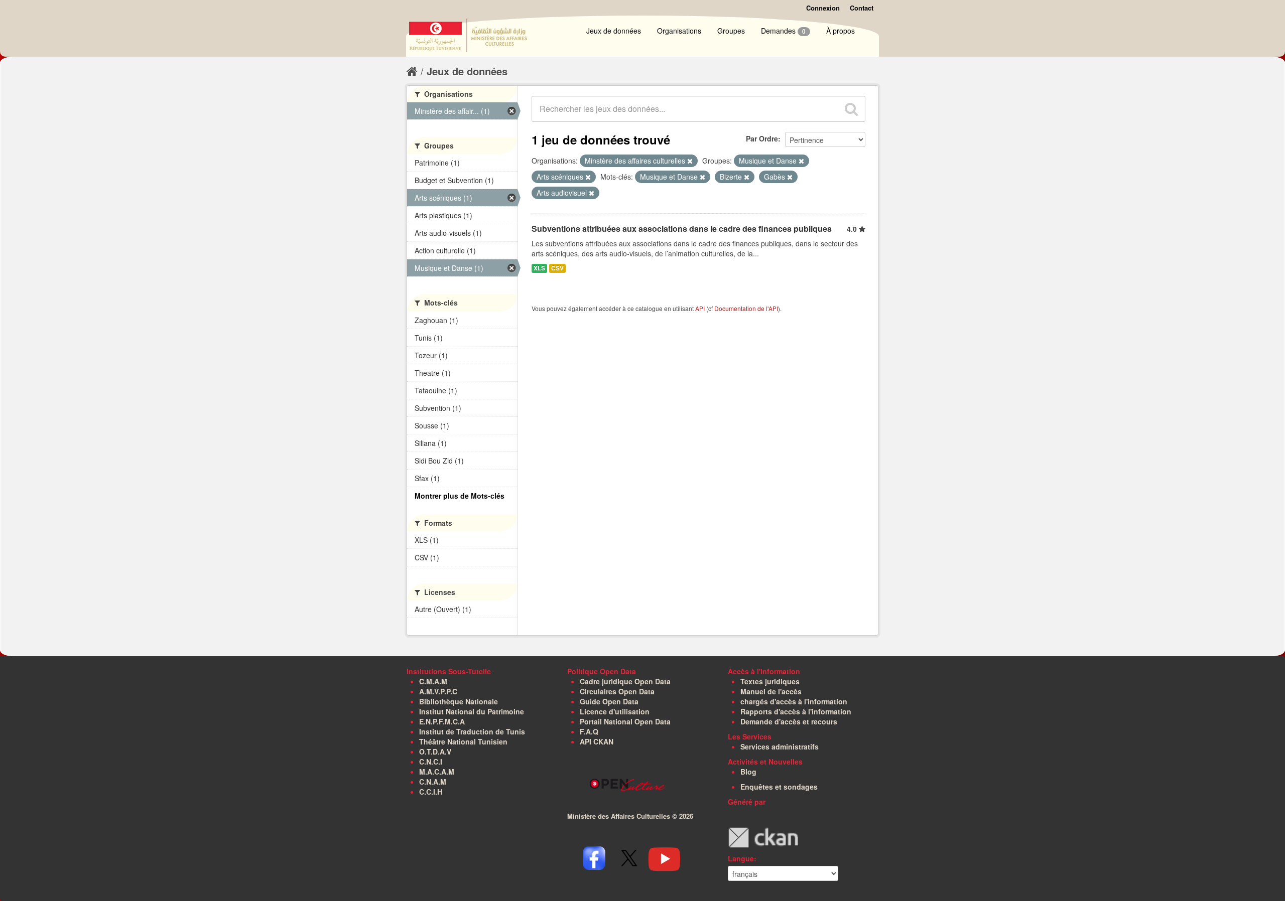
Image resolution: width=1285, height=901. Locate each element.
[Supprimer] (690, 161)
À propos (840, 31)
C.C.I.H (430, 792)
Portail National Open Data (625, 721)
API (700, 308)
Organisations (679, 31)
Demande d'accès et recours (788, 721)
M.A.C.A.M (436, 772)
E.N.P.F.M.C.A (442, 721)
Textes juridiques (770, 681)
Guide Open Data (609, 701)
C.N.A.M (432, 782)
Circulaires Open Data (617, 691)
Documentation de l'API (746, 308)
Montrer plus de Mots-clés (459, 496)
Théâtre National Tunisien (463, 741)
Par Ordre (762, 138)
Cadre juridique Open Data (625, 681)
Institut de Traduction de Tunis (472, 731)
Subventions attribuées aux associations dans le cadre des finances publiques (682, 228)
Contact (861, 8)
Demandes (783, 31)
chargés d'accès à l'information (793, 701)
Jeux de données (613, 31)
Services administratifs (779, 746)
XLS (539, 268)
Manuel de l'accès (771, 691)
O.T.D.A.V (435, 751)
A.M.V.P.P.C (438, 691)
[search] (851, 108)
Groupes (731, 31)
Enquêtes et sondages (779, 787)
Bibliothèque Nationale (458, 701)
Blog (748, 772)
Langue (741, 858)
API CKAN (596, 741)
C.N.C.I (430, 762)
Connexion (823, 8)
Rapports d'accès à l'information (795, 711)
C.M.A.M (433, 681)
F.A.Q (589, 731)
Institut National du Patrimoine (471, 711)
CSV (557, 268)
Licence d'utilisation (615, 711)
